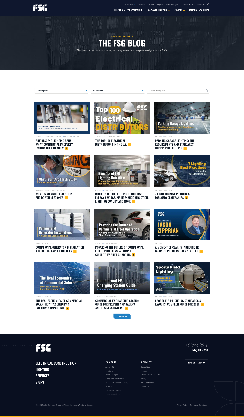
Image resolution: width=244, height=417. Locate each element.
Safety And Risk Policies (114, 378)
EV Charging (110, 243)
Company (129, 4)
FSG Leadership (147, 382)
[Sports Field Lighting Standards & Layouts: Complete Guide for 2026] (182, 287)
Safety (143, 378)
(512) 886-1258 (200, 350)
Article (39, 137)
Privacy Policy (182, 405)
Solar (48, 297)
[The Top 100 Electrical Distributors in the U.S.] (122, 127)
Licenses (108, 386)
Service (61, 190)
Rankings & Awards (113, 390)
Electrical (109, 137)
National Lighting (157, 10)
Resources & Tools (112, 394)
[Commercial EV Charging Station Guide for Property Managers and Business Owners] (122, 287)
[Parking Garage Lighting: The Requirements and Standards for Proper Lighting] (182, 127)
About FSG (109, 367)
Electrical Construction (128, 10)
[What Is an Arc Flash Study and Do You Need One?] (62, 180)
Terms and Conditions (198, 405)
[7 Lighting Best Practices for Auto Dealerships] (182, 180)
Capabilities (145, 367)
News (76, 137)
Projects (160, 4)
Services (177, 10)
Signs (40, 382)
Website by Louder (85, 405)
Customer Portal (187, 4)
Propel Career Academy (150, 374)
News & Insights (172, 4)
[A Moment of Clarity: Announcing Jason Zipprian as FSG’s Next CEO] (182, 233)
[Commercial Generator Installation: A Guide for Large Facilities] (62, 233)
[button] (208, 4)
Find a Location (195, 362)
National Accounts (199, 10)
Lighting (68, 137)
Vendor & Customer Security (116, 382)
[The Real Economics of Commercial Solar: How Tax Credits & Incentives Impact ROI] (62, 287)
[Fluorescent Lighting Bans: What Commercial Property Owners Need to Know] (62, 127)
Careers (151, 4)
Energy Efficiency (54, 137)
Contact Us (200, 4)
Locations (141, 4)
